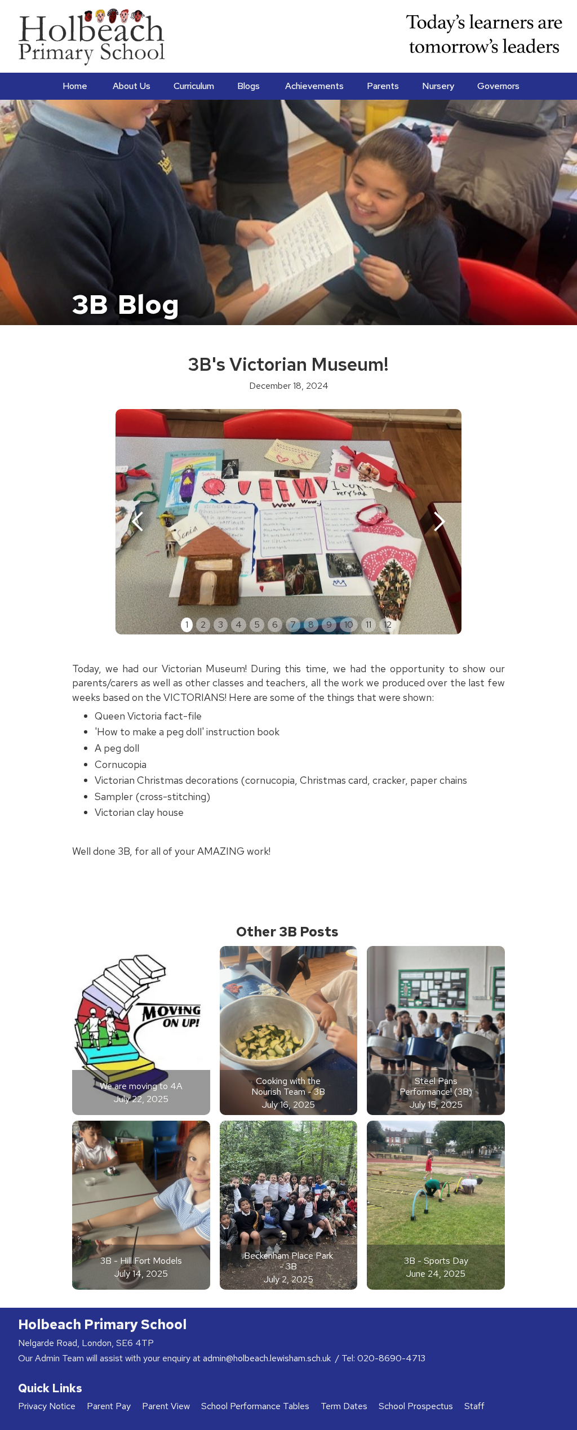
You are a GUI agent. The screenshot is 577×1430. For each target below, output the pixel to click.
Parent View (166, 1406)
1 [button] (186, 624)
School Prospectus (416, 1406)
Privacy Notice (47, 1406)
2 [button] (203, 624)
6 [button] (275, 624)
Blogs (248, 86)
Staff (474, 1406)
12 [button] (388, 624)
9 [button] (329, 624)
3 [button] (220, 624)
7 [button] (293, 624)
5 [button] (257, 624)
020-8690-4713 (391, 1358)
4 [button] (239, 624)
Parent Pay (109, 1406)
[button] (130, 86)
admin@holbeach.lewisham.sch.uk (268, 1358)
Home (75, 86)
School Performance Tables (255, 1406)
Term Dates (344, 1406)
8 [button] (311, 624)
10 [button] (348, 624)
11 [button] (368, 624)
